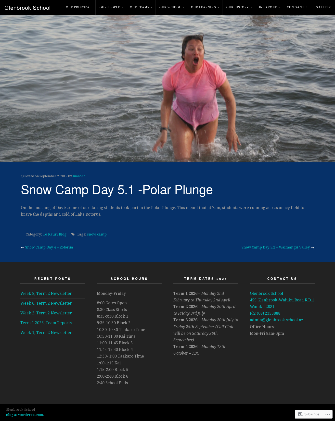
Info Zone (268, 7)
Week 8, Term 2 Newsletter (46, 293)
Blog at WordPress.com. (25, 415)
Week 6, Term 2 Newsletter (46, 303)
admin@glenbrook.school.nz (276, 320)
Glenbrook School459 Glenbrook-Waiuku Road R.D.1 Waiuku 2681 (282, 300)
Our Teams (139, 7)
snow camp (97, 234)
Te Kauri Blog (54, 234)
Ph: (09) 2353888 (265, 313)
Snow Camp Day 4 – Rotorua (49, 247)
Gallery (323, 7)
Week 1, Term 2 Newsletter (46, 332)
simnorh (79, 176)
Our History (237, 7)
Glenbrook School (27, 7)
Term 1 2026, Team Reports (46, 323)
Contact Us (297, 7)
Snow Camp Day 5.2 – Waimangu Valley (276, 247)
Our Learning (203, 7)
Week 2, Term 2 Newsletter (46, 313)
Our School (170, 7)
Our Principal (78, 7)
